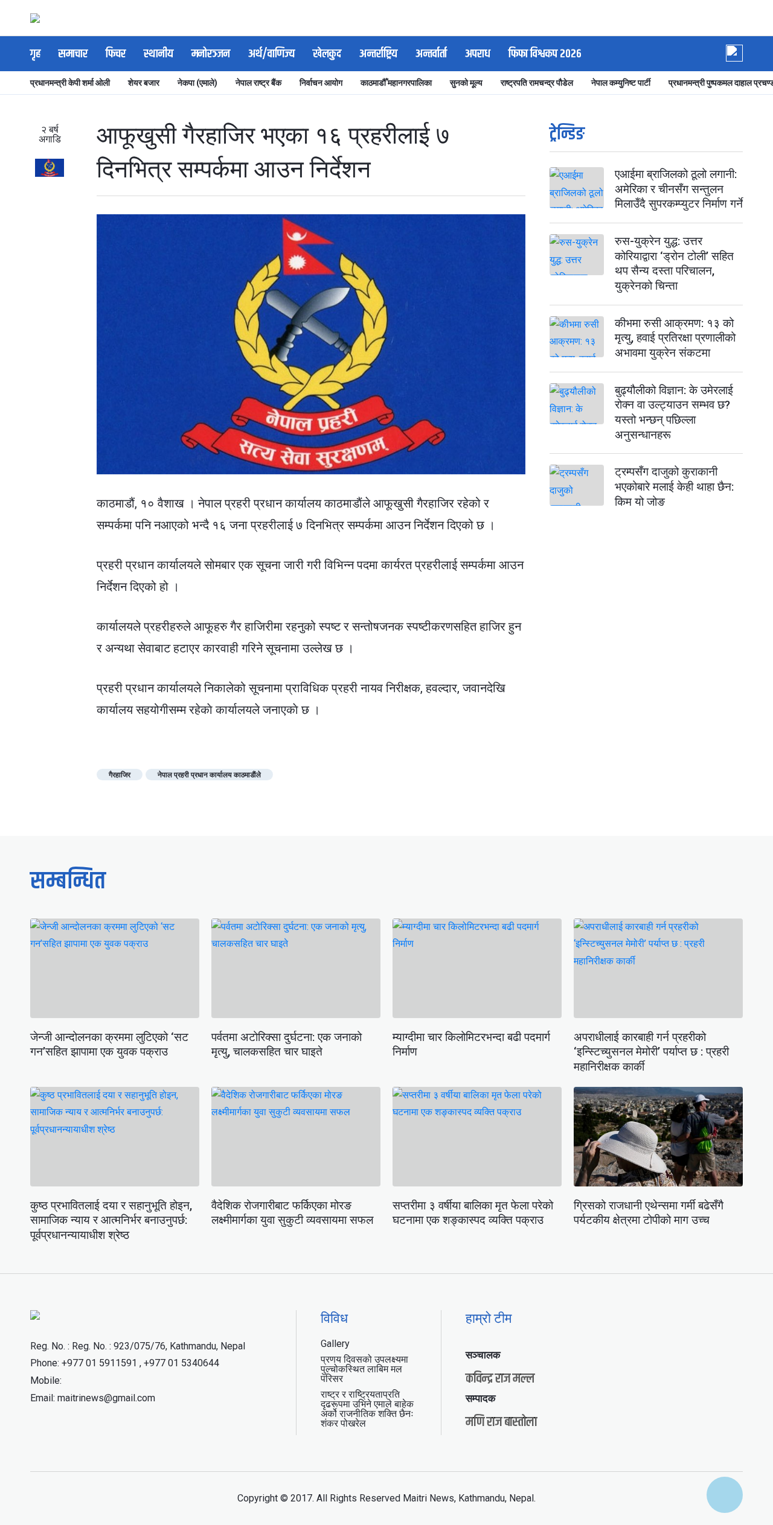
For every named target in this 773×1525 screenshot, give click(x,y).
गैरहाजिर (119, 775)
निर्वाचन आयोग (321, 83)
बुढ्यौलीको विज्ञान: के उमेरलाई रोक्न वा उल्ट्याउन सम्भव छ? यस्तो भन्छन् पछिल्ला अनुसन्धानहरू (674, 412)
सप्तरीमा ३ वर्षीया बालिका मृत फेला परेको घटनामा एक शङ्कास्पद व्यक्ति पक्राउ (473, 1213)
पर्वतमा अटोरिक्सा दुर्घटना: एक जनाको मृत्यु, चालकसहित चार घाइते (286, 1044)
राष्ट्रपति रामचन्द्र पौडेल (537, 83)
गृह (35, 54)
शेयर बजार (143, 83)
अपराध (477, 54)
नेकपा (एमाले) (197, 83)
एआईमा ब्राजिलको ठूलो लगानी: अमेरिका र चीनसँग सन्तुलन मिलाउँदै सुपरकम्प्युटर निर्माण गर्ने (679, 189)
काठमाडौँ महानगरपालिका (396, 83)
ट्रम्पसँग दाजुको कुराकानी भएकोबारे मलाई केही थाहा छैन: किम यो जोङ (674, 486)
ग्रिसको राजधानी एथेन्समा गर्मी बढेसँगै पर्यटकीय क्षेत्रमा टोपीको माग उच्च (648, 1213)
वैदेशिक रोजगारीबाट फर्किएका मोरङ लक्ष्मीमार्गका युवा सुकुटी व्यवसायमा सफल (292, 1213)
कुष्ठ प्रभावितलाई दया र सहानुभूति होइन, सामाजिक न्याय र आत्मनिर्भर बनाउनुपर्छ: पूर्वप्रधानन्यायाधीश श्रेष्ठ (111, 1220)
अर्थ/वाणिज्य (271, 54)
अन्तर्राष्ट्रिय (378, 54)
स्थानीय (158, 54)
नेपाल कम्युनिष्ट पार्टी (620, 83)
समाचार (73, 54)
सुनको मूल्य (466, 83)
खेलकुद (327, 54)
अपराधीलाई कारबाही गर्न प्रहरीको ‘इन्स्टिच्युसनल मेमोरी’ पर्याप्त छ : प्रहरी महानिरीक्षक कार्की (651, 1052)
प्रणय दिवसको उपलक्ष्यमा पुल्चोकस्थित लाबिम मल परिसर (364, 1369)
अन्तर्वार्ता (431, 54)
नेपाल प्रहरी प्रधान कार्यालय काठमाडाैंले (209, 775)
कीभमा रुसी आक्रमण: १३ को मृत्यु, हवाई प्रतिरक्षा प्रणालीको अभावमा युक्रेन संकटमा (675, 338)
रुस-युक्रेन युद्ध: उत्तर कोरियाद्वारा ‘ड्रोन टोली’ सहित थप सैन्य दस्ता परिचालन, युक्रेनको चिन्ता (674, 263)
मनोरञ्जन (210, 54)
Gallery (335, 1343)
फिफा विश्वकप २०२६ (545, 54)
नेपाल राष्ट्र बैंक (258, 83)
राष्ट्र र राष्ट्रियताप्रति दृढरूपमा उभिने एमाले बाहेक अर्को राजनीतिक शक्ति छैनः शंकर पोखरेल (367, 1409)
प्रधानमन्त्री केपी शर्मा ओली (70, 83)
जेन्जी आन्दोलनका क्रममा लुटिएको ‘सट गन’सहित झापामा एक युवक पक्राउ (109, 1044)
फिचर (116, 54)
